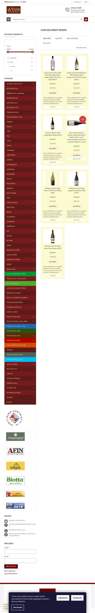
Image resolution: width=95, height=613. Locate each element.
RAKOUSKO (11, 207)
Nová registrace (9, 571)
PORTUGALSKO (12, 202)
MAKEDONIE (11, 174)
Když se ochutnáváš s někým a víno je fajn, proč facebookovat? (22, 535)
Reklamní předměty (13, 340)
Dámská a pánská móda (15, 354)
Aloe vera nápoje (12, 283)
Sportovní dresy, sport (15, 359)
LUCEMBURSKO (12, 164)
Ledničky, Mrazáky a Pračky (16, 288)
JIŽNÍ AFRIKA (11, 155)
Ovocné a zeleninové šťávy (16, 274)
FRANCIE (9, 122)
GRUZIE (9, 127)
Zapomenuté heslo (10, 574)
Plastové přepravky (13, 317)
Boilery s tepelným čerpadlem (17, 297)
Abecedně (46, 43)
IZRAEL (9, 145)
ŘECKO (9, 212)
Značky (9, 402)
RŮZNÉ (9, 264)
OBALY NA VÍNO (12, 255)
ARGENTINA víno (12, 98)
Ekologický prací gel (14, 392)
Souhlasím (77, 598)
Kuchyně (10, 397)
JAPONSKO (10, 150)
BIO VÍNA (10, 240)
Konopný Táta (11, 388)
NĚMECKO (10, 188)
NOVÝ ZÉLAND (11, 193)
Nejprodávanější (72, 38)
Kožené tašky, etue (13, 336)
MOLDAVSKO (11, 183)
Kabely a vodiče (12, 312)
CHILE (8, 131)
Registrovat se (9, 2)
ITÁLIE (9, 141)
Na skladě (21, 58)
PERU (8, 198)
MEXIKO (9, 179)
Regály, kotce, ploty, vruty (16, 326)
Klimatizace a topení (14, 293)
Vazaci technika (12, 364)
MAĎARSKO (11, 169)
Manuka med (11, 269)
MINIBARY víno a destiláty (15, 93)
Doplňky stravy (12, 383)
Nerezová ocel (12, 369)
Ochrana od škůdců (13, 378)
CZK (85, 2)
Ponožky (10, 350)
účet (24, 2)
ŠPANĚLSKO (11, 226)
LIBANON (10, 160)
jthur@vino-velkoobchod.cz (17, 520)
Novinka (21, 66)
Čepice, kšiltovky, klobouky (16, 345)
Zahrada (9, 373)
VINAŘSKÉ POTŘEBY (13, 259)
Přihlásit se (11, 566)
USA (8, 231)
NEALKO (9, 236)
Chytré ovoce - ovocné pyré (16, 278)
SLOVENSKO (11, 217)
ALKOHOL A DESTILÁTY (14, 84)
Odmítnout (63, 598)
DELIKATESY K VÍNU (13, 250)
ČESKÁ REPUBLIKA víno (14, 117)
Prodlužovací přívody (14, 307)
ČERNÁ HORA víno (13, 112)
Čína (8, 136)
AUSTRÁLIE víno (12, 103)
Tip (21, 71)
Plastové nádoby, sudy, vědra (17, 321)
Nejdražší (58, 38)
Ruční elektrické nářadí (14, 302)
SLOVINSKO (11, 222)
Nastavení (17, 607)
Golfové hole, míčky (14, 331)
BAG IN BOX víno (12, 88)
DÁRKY (9, 245)
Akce (21, 62)
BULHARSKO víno (12, 107)
